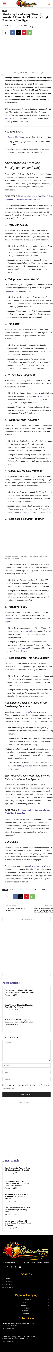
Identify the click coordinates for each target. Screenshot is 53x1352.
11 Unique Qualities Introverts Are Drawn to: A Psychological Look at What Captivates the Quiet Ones (42, 910)
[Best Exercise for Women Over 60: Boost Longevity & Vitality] (37, 1171)
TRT (6, 26)
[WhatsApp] (29, 32)
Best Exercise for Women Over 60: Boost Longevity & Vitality (17, 1169)
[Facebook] (12, 32)
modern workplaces (35, 866)
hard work (14, 291)
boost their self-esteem (16, 648)
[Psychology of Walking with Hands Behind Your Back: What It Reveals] (42, 994)
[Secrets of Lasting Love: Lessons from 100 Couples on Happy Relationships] (37, 1184)
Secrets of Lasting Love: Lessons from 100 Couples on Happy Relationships (17, 1183)
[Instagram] (11, 1267)
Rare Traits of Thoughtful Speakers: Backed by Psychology (19, 1006)
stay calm (23, 512)
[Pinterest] (24, 32)
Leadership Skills (40, 890)
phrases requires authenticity (26, 712)
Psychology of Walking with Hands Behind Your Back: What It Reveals (19, 991)
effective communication (14, 118)
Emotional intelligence (16, 137)
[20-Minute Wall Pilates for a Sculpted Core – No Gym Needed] (37, 1198)
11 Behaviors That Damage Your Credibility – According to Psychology (20, 1021)
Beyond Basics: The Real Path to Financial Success (15, 909)
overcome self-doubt (28, 631)
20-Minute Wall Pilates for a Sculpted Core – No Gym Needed (16, 1196)
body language (26, 766)
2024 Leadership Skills (16, 890)
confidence (42, 396)
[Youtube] (20, 1267)
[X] (18, 32)
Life (4, 11)
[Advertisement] (26, 947)
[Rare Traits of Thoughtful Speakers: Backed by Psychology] (42, 1009)
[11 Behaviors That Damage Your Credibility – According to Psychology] (42, 1023)
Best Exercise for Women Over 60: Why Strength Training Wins (17, 1210)
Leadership (29, 890)
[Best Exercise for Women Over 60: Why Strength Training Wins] (37, 1211)
